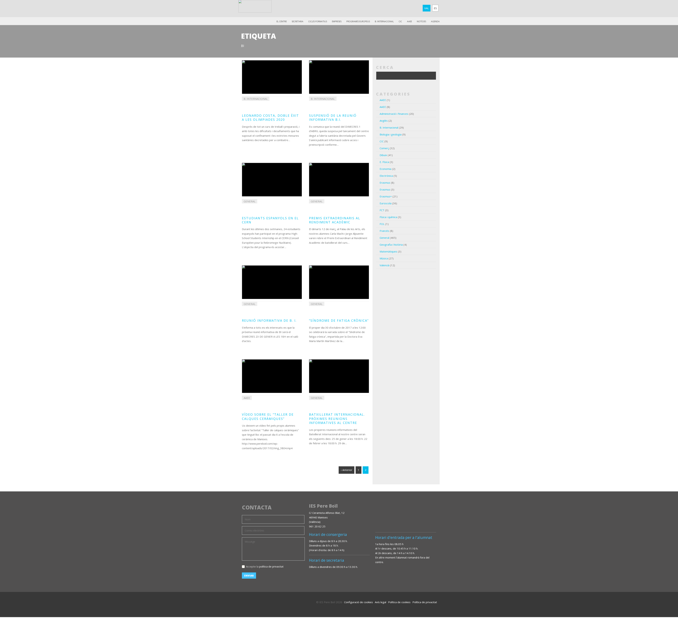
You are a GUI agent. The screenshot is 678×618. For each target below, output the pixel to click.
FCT (382, 210)
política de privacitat (271, 566)
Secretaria (297, 21)
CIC (400, 21)
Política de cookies (399, 602)
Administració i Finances (394, 113)
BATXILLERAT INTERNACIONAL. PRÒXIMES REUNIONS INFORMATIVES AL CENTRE (337, 418)
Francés (384, 231)
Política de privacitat (424, 602)
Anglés (384, 120)
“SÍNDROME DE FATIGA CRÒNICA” (339, 320)
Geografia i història (391, 244)
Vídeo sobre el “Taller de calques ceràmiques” (268, 416)
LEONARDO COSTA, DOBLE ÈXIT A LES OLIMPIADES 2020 (270, 117)
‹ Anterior (346, 470)
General (384, 237)
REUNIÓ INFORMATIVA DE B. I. (269, 320)
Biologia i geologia (391, 134)
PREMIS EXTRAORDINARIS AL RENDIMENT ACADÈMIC (334, 220)
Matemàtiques (388, 251)
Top (666, 600)
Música (384, 258)
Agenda (435, 21)
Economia (385, 169)
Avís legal (380, 602)
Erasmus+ (386, 196)
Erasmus (385, 182)
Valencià (384, 265)
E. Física (384, 162)
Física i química (388, 217)
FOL (382, 224)
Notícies (421, 21)
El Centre (281, 21)
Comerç (384, 148)
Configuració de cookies (358, 602)
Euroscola (385, 203)
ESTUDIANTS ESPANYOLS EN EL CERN (270, 220)
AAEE (409, 21)
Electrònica (386, 175)
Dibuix (383, 155)
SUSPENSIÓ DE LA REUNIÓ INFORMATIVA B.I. (332, 117)
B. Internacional (389, 127)
